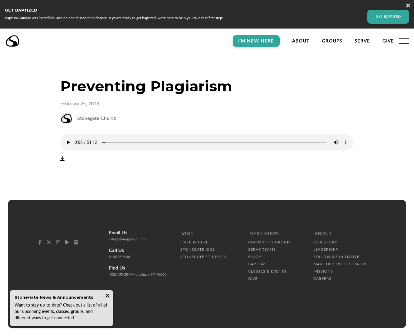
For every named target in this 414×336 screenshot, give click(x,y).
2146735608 (119, 257)
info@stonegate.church (127, 239)
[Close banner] (408, 6)
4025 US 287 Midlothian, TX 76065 (138, 274)
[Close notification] (107, 296)
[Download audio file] (62, 159)
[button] (404, 41)
